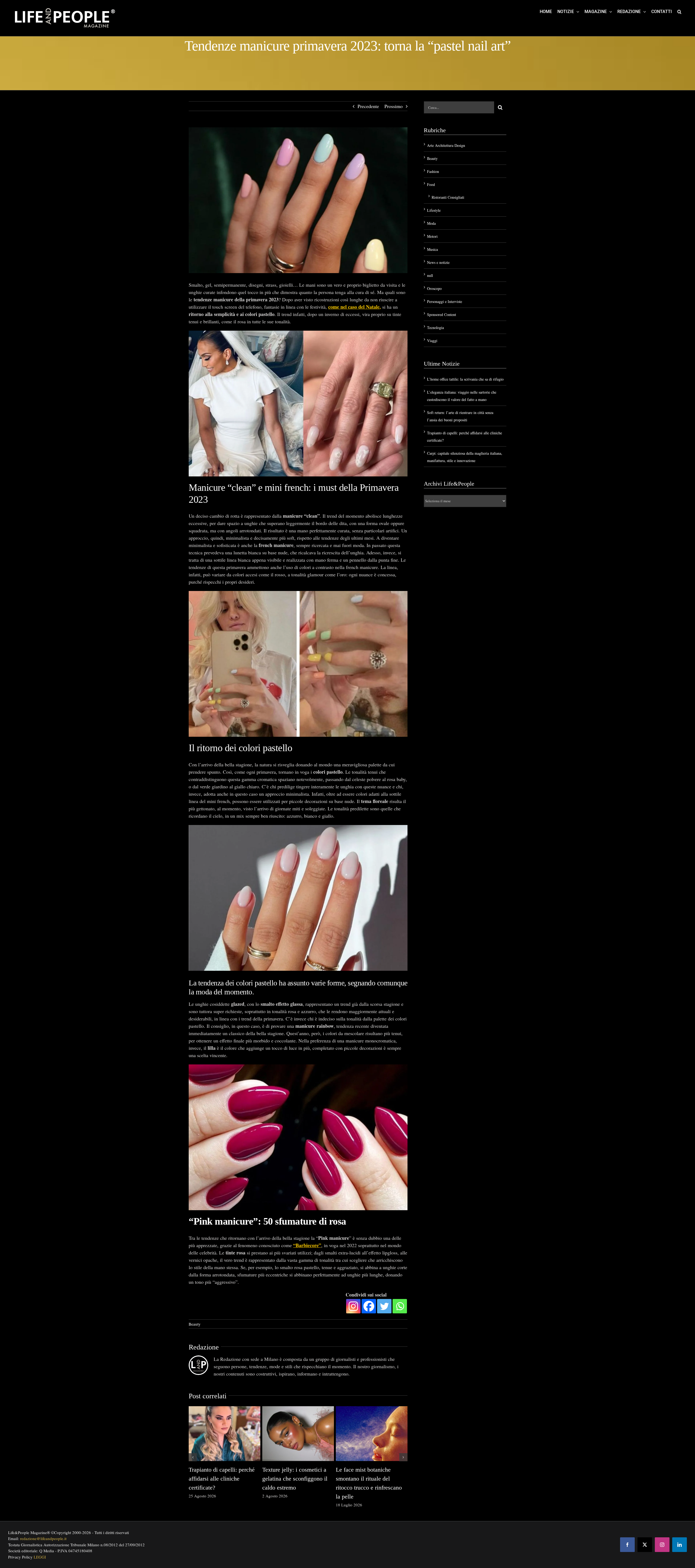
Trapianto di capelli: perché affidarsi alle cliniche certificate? (222, 1478)
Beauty (195, 1324)
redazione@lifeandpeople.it (43, 1538)
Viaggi (432, 340)
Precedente (368, 106)
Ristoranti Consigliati (448, 197)
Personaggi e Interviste (444, 301)
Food (431, 184)
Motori (432, 236)
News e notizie (438, 262)
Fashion (433, 171)
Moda (431, 223)
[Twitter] (384, 1306)
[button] (679, 11)
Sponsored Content (441, 314)
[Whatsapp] (400, 1306)
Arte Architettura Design (446, 145)
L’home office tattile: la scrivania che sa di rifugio (465, 379)
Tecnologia (435, 327)
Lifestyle (434, 210)
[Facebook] (369, 1306)
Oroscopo (434, 288)
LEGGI (40, 1557)
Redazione (204, 1347)
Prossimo (393, 106)
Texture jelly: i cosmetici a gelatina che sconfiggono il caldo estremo (294, 1478)
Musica (432, 249)
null (430, 275)
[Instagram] (353, 1306)
